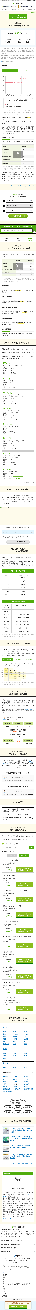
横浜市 (5, 1027)
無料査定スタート (17, 1307)
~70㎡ (2, 672)
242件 (6, 670)
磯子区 (4, 1034)
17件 (11, 678)
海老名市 (5, 1086)
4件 (19, 680)
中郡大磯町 (16, 1089)
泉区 (25, 1031)
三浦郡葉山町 (6, 1089)
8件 (23, 674)
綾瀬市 (26, 1086)
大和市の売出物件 (18, 239)
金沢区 (26, 1034)
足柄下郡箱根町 (28, 1089)
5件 (10, 668)
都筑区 (15, 1039)
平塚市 (15, 1076)
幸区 (25, 1053)
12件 (19, 672)
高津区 (4, 1055)
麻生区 (4, 1053)
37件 (19, 674)
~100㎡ (2, 678)
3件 (15, 670)
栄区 (25, 1036)
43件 (11, 670)
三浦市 (15, 1081)
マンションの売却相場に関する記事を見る (22, 186)
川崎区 (15, 1053)
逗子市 (4, 1081)
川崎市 (5, 1049)
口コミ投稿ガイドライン (22, 1260)
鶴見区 (26, 1039)
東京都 (8, 1107)
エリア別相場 (6, 239)
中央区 (4, 1067)
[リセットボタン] (30, 230)
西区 (25, 1041)
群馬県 (27, 1112)
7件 (23, 678)
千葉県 (18, 1107)
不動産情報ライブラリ (15, 50)
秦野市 (26, 1081)
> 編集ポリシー (7, 1218)
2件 (23, 672)
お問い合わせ (15, 1263)
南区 (25, 1044)
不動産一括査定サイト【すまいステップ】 (10, 9)
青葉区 (4, 1031)
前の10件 (12, 855)
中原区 (26, 1055)
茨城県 (8, 1112)
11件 (15, 678)
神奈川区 (15, 1034)
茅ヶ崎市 (26, 1079)
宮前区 (4, 1058)
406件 (6, 668)
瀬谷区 (4, 1039)
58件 (15, 676)
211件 (6, 674)
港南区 (4, 1036)
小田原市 (15, 1079)
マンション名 (8, 843)
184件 (15, 674)
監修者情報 (22, 1258)
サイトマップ (8, 1258)
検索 (31, 847)
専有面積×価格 (7, 659)
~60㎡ (2, 670)
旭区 (14, 1031)
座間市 (15, 1086)
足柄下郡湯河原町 (8, 1091)
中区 (14, 1041)
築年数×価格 (29, 659)
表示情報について (28, 482)
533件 (6, 672)
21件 (19, 676)
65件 (11, 676)
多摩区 (15, 1055)
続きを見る (30, 780)
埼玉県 (27, 1107)
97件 (15, 672)
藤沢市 (4, 1079)
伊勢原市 (26, 1084)
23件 (6, 676)
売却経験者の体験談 (28, 709)
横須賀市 (5, 1076)
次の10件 (23, 855)
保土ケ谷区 (6, 1044)
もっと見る (17, 478)
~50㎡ (2, 668)
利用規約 (28, 1258)
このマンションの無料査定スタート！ (23, 869)
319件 (10, 674)
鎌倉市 (26, 1076)
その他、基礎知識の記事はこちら (22, 1163)
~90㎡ (2, 676)
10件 (24, 676)
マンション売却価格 (27, 9)
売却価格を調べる (30, 239)
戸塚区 (4, 1041)
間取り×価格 (18, 659)
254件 (10, 672)
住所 (17, 843)
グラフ (10, 70)
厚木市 (4, 1084)
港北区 (15, 1036)
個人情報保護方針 (11, 1260)
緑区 (14, 1044)
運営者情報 (16, 1258)
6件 (19, 678)
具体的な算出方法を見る (7, 61)
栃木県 (18, 1112)
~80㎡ (2, 674)
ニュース (21, 1263)
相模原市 (5, 1063)
